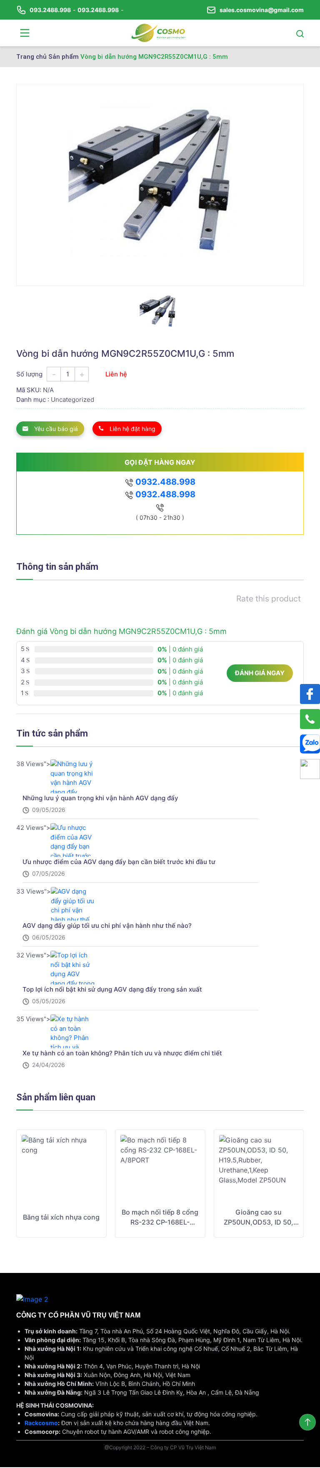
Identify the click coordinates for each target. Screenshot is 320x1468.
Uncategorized (72, 399)
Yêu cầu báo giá (55, 428)
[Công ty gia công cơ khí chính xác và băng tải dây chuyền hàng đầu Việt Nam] (158, 32)
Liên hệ (116, 374)
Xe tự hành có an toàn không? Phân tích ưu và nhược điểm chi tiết (122, 1053)
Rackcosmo (41, 1422)
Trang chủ (31, 56)
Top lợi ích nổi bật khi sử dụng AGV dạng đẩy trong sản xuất (112, 989)
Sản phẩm (63, 56)
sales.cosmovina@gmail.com (262, 9)
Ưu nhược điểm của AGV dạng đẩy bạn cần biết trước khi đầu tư (118, 862)
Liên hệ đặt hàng (131, 428)
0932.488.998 (164, 482)
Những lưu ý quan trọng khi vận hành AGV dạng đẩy (100, 798)
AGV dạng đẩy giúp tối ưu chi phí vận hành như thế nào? (107, 925)
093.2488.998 (50, 9)
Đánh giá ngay (260, 673)
